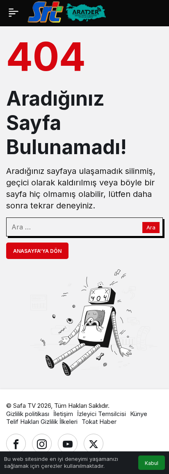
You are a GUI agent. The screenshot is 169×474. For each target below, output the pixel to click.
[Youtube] (68, 443)
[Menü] (13, 12)
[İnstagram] (42, 443)
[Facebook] (16, 443)
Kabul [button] (151, 463)
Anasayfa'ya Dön (37, 251)
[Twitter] (93, 443)
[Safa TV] (98, 11)
